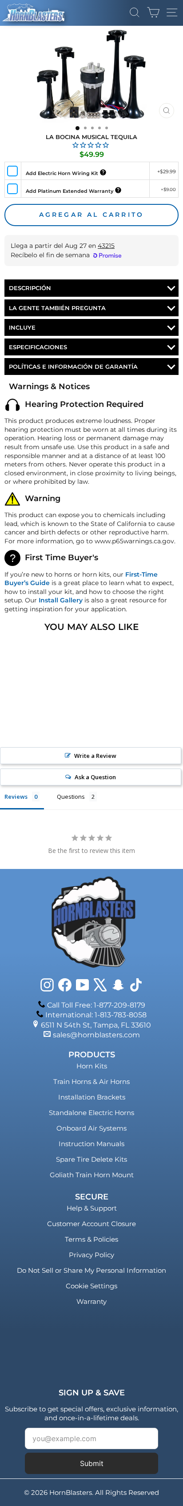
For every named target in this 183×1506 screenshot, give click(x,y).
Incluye (22, 327)
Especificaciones (38, 347)
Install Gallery (61, 600)
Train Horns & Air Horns (91, 1081)
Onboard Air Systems (91, 1128)
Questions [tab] (71, 797)
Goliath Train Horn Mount (92, 1175)
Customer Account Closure (91, 1223)
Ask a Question (95, 777)
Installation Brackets (91, 1097)
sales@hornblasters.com (96, 1035)
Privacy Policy (91, 1255)
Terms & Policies (91, 1239)
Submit (91, 1463)
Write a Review (95, 756)
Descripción (30, 287)
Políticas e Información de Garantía (73, 366)
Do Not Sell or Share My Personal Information (91, 1270)
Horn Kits (91, 1066)
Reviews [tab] (16, 797)
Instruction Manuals (91, 1143)
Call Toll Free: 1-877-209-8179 (96, 1005)
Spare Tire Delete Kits (91, 1159)
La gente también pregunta (57, 307)
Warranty (91, 1301)
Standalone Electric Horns (91, 1112)
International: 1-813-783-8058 (96, 1015)
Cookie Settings (91, 1286)
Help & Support (92, 1208)
